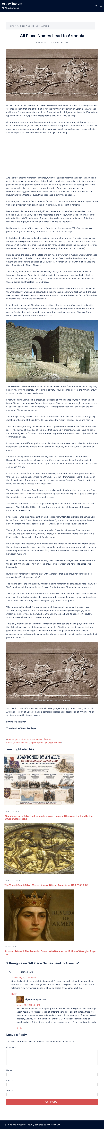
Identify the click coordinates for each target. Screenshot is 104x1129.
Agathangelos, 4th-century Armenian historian (29, 739)
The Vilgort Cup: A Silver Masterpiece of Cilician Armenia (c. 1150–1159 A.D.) (46, 885)
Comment (11, 1047)
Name (10, 1070)
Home (11, 26)
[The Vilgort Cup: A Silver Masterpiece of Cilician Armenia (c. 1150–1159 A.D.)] (39, 848)
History (64, 42)
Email (9, 1080)
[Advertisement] (52, 155)
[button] (96, 6)
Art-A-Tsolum (12, 3)
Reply (14, 994)
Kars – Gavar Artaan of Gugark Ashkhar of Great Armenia (33, 742)
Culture (55, 42)
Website (10, 1090)
